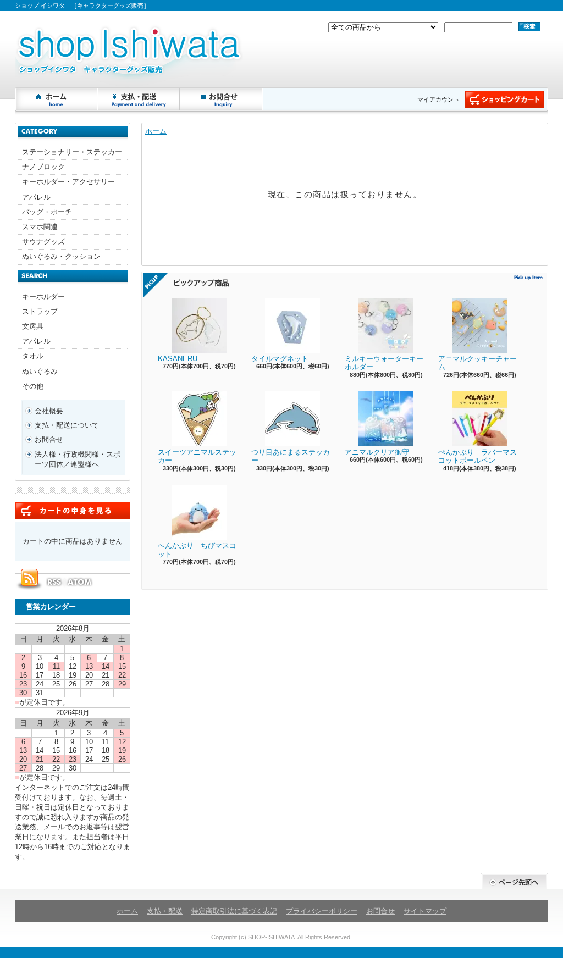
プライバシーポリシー (321, 911)
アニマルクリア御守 (377, 452)
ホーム (56, 99)
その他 (32, 386)
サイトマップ (425, 911)
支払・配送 (165, 911)
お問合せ (221, 99)
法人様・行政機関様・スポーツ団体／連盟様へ (77, 459)
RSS (54, 582)
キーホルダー (43, 296)
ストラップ (40, 311)
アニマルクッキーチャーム (477, 363)
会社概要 (49, 411)
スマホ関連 (40, 227)
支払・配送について (139, 99)
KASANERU (177, 359)
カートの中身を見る (72, 510)
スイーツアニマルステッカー (197, 456)
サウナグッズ (43, 241)
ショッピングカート (504, 99)
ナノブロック (43, 167)
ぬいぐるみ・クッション (61, 256)
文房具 (32, 326)
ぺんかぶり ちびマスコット (197, 549)
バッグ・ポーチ (47, 212)
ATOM (80, 582)
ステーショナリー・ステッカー (72, 152)
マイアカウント (438, 99)
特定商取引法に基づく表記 (234, 911)
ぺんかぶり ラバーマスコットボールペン (477, 456)
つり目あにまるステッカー (290, 456)
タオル (32, 356)
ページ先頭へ (514, 881)
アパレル (36, 197)
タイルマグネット (279, 359)
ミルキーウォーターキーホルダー (384, 363)
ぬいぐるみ (40, 371)
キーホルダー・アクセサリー (68, 182)
